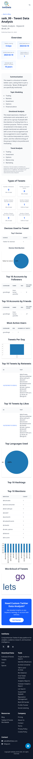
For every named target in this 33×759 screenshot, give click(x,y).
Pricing (20, 717)
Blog (3, 717)
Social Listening (23, 708)
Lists (3, 663)
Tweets (3, 660)
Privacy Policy (22, 729)
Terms (20, 726)
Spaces (3, 665)
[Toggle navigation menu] (29, 5)
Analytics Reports (24, 681)
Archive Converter (24, 665)
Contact (20, 723)
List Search (21, 689)
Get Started (16, 620)
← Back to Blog (6, 14)
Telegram (7, 744)
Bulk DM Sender (23, 702)
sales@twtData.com (9, 741)
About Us (21, 720)
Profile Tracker (23, 705)
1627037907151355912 (10, 385)
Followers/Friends (7, 657)
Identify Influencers (25, 662)
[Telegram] (28, 746)
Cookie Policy (22, 732)
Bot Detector (22, 673)
